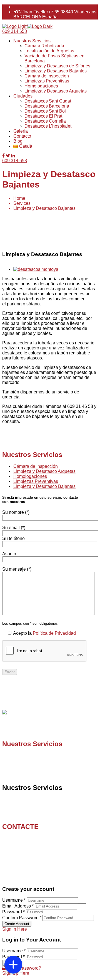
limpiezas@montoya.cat (41, 6)
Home (19, 198)
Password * (13, 911)
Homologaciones (41, 86)
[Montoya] (15, 26)
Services (22, 203)
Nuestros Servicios (32, 40)
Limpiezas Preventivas (46, 81)
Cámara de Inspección (46, 76)
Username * (14, 900)
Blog (17, 141)
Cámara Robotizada (44, 45)
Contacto (22, 136)
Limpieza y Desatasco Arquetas (55, 91)
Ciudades (22, 96)
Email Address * (18, 906)
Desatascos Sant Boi (45, 111)
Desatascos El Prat (43, 116)
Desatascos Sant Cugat (47, 101)
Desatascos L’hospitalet (47, 126)
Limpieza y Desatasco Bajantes (55, 71)
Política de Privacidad (54, 633)
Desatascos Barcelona (46, 106)
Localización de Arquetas (49, 50)
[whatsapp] (13, 933)
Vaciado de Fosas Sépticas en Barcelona (54, 809)
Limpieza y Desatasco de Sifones (57, 66)
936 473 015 (29, 843)
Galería (20, 131)
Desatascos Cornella (45, 121)
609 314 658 (14, 31)
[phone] (13, 946)
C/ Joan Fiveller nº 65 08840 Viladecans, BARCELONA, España (40, 861)
